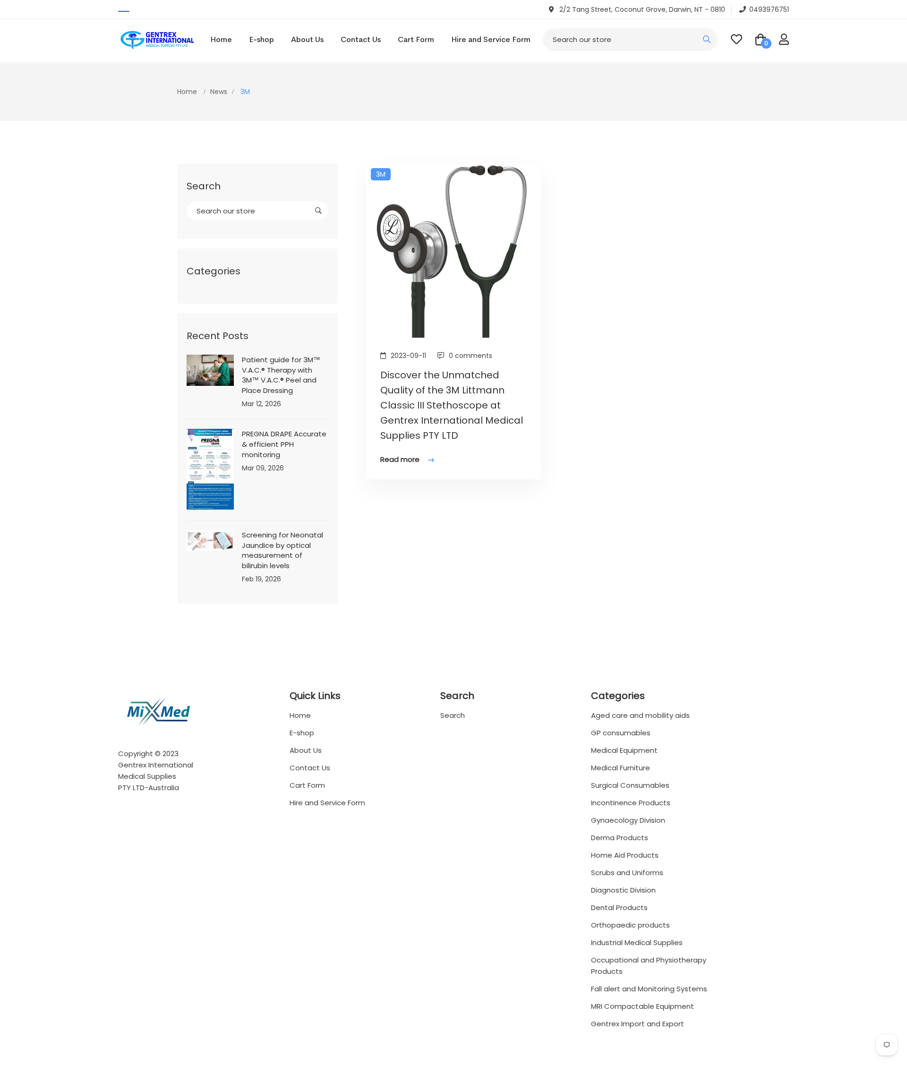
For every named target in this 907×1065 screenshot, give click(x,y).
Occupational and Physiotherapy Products (648, 965)
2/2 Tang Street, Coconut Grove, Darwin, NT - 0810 (641, 9)
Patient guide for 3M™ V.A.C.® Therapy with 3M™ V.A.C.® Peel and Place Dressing (281, 375)
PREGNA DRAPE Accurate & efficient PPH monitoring (284, 444)
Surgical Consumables (630, 785)
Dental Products (619, 907)
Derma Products (619, 838)
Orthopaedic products (630, 925)
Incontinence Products (630, 803)
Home (221, 39)
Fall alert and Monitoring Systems (649, 989)
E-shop (261, 39)
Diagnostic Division (623, 890)
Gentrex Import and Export (637, 1024)
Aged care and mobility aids (640, 715)
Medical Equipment (624, 750)
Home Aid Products (625, 855)
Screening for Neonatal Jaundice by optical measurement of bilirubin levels (282, 550)
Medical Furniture (620, 768)
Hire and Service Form (491, 39)
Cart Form (416, 39)
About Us (307, 39)
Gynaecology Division (628, 820)
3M (380, 174)
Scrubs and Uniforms (627, 873)
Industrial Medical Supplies (637, 942)
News (218, 91)
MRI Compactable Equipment (642, 1006)
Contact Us (361, 39)
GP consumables (620, 733)
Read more (400, 459)
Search (452, 715)
